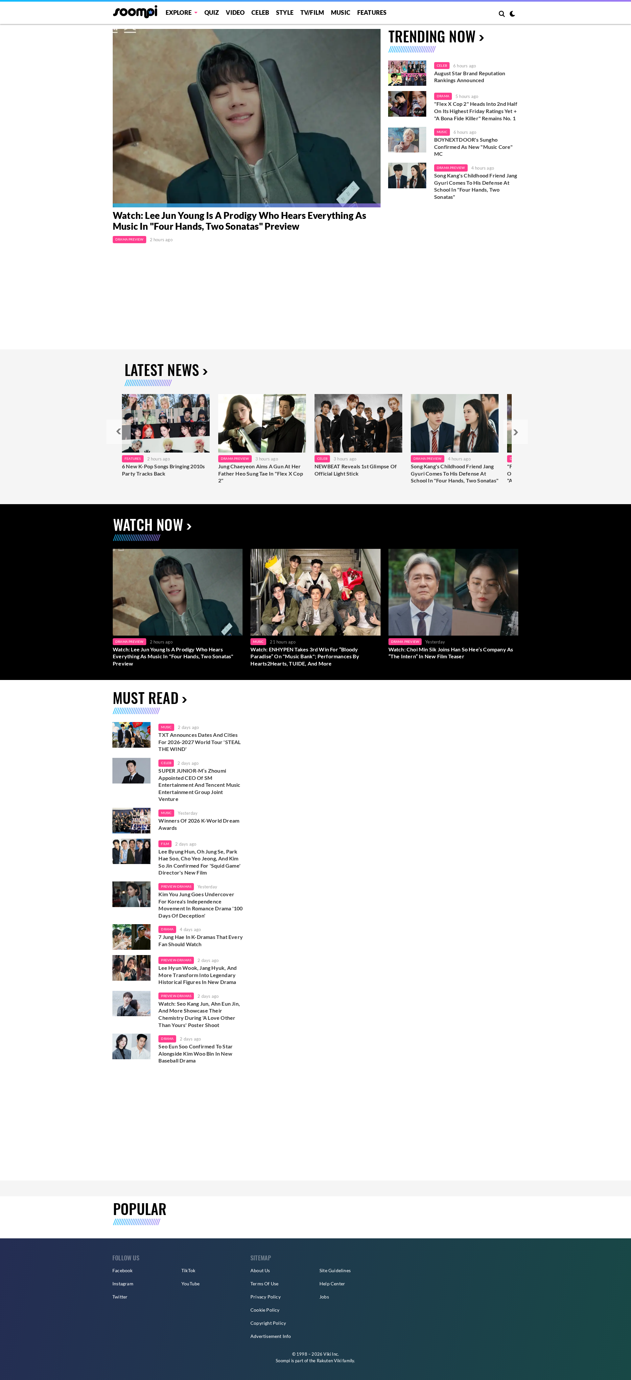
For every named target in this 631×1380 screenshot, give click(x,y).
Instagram (122, 1283)
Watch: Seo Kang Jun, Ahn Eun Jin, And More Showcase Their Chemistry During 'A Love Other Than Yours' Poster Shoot (199, 1014)
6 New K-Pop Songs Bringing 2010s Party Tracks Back (163, 470)
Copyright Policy (268, 1323)
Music (340, 12)
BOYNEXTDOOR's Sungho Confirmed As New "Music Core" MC (473, 146)
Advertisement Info (270, 1336)
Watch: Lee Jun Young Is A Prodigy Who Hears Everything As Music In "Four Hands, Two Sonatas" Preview (239, 221)
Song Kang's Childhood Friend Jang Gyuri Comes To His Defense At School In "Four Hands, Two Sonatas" (475, 186)
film (165, 844)
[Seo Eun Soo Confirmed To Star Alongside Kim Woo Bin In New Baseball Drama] (131, 1046)
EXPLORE (179, 12)
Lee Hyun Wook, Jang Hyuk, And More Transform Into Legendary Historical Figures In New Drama (197, 975)
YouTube (190, 1283)
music (166, 727)
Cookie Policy (265, 1310)
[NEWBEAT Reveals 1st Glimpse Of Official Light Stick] (358, 423)
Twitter (120, 1296)
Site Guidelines (335, 1270)
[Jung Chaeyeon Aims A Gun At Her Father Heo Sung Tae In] (262, 423)
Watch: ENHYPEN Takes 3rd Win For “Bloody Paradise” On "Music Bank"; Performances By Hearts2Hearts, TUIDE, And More (304, 656)
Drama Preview (129, 239)
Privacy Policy (265, 1296)
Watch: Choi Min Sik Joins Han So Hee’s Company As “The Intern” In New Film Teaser (450, 653)
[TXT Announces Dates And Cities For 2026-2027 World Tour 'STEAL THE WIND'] (131, 735)
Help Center (332, 1283)
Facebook (122, 1270)
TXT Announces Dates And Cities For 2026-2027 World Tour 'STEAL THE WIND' (199, 742)
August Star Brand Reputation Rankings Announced (469, 76)
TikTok (188, 1270)
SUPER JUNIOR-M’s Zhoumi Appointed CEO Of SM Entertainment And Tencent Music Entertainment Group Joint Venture (199, 784)
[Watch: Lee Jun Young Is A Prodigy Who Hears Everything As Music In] (247, 118)
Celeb (260, 12)
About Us (260, 1270)
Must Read (145, 697)
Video (235, 12)
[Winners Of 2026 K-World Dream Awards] (131, 820)
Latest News (162, 369)
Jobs (324, 1296)
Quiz (211, 12)
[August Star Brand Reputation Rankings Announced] (407, 73)
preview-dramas (176, 886)
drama (167, 929)
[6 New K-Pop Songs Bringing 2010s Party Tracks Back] (166, 423)
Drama (443, 96)
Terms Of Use (264, 1283)
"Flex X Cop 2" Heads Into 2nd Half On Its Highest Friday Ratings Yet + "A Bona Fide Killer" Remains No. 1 (475, 111)
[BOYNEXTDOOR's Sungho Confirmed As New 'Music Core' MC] (407, 139)
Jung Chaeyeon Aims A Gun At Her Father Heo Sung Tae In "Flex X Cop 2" (260, 473)
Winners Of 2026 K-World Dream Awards (198, 824)
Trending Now (432, 36)
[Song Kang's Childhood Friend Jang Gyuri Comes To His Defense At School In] (455, 423)
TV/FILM (312, 12)
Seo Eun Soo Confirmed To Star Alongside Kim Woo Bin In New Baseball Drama (195, 1053)
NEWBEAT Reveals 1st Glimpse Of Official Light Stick (356, 470)
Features (372, 12)
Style (284, 12)
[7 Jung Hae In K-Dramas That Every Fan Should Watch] (131, 937)
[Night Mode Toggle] (512, 14)
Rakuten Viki (329, 1360)
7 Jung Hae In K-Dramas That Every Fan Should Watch (200, 940)
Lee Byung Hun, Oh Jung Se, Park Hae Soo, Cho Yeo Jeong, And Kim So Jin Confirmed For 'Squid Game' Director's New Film (199, 862)
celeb (166, 763)
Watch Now (148, 524)
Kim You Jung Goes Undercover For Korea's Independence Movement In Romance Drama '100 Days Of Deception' (200, 905)
